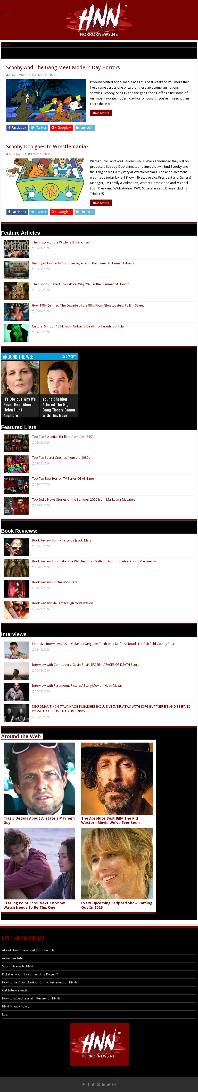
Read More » (101, 113)
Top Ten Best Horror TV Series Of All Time (63, 478)
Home (5, 44)
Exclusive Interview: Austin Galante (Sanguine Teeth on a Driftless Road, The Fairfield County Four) (104, 644)
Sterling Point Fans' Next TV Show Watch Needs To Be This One (34, 905)
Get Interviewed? (14, 990)
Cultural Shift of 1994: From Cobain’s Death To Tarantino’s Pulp (78, 326)
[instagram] (114, 1084)
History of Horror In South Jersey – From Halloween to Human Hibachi (83, 263)
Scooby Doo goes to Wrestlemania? (47, 146)
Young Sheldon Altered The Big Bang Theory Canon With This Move (59, 407)
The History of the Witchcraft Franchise (60, 242)
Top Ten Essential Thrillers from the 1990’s (63, 437)
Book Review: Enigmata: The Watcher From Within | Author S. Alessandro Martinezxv (94, 561)
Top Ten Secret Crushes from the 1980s (61, 458)
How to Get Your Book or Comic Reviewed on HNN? (39, 982)
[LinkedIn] (104, 1084)
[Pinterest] (98, 1084)
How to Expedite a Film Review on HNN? (31, 998)
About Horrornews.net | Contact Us (28, 950)
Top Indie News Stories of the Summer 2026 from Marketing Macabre (83, 499)
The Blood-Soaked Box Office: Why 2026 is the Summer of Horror (80, 284)
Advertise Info (12, 958)
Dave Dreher (17, 75)
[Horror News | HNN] (99, 19)
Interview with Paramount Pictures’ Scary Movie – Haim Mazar (77, 686)
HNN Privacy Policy (15, 1006)
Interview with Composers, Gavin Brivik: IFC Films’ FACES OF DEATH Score (85, 665)
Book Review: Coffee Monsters (54, 582)
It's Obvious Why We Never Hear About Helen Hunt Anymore (20, 407)
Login (6, 1014)
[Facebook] (88, 1084)
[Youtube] (109, 1084)
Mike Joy (14, 154)
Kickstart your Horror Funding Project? (30, 974)
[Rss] (84, 1084)
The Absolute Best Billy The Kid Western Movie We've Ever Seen (110, 820)
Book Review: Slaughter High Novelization (62, 603)
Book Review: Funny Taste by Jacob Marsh (62, 540)
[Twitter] (93, 1084)
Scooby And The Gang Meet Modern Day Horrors (63, 67)
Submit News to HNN (17, 966)
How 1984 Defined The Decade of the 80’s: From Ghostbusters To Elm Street (88, 305)
